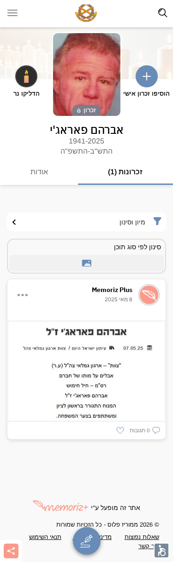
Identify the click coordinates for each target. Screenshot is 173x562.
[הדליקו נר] (26, 76)
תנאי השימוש (45, 536)
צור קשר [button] (148, 546)
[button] (145, 430)
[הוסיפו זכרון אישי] (147, 76)
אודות (39, 172)
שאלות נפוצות (142, 536)
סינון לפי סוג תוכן (137, 247)
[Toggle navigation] (163, 13)
